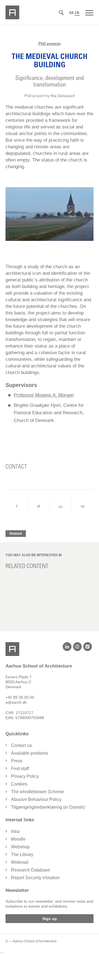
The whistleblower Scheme (37, 791)
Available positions (29, 753)
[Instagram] (77, 646)
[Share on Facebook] (17, 506)
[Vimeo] (87, 646)
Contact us (21, 745)
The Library (22, 854)
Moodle (18, 839)
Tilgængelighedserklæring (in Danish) (48, 807)
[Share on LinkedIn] (61, 506)
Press (16, 760)
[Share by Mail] (83, 506)
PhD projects (49, 44)
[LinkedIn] (67, 646)
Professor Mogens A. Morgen (44, 395)
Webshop (20, 846)
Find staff (20, 768)
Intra (15, 831)
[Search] (61, 13)
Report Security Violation (35, 877)
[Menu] (89, 12)
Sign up (49, 918)
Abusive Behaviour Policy (36, 799)
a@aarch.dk (16, 702)
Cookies (19, 784)
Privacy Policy (25, 776)
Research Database (30, 870)
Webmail (19, 862)
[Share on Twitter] (39, 506)
